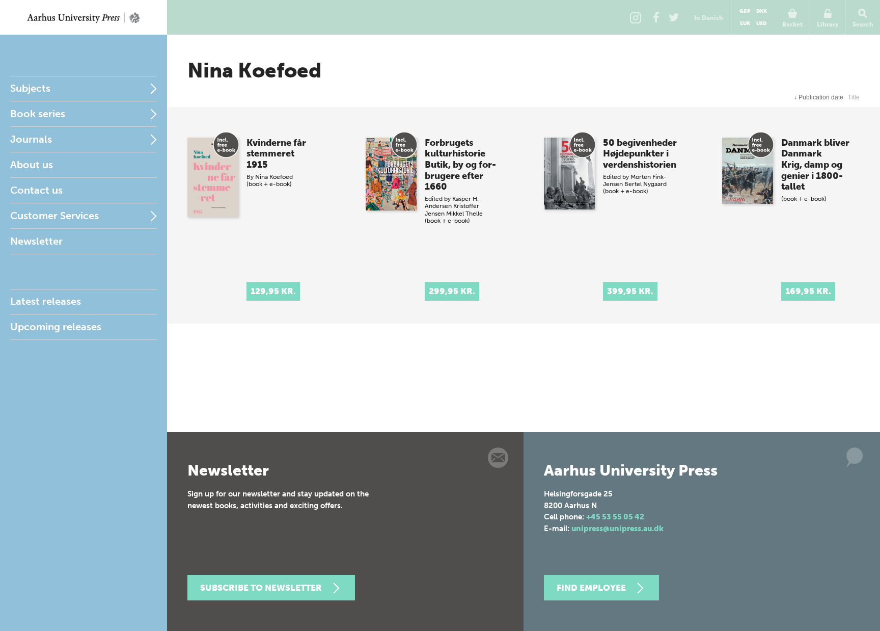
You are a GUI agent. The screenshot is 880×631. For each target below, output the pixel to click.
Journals (31, 139)
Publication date (818, 97)
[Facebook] (656, 17)
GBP (744, 11)
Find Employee (591, 588)
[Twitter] (673, 17)
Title (854, 97)
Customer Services (54, 215)
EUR (745, 23)
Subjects (30, 88)
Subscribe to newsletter (261, 588)
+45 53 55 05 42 (615, 516)
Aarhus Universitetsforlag (83, 17)
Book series (37, 114)
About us (31, 165)
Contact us (36, 190)
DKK (761, 11)
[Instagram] (635, 17)
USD (761, 23)
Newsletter (36, 241)
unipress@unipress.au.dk (617, 528)
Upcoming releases (55, 327)
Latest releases (45, 301)
